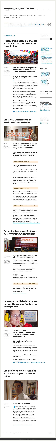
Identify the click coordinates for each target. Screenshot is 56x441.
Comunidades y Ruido (45, 74)
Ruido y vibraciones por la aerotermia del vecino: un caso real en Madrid (46, 51)
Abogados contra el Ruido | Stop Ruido (19, 8)
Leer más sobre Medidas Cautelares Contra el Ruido (24, 111)
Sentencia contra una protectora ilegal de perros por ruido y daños (46, 48)
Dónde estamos (7, 17)
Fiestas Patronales (7, 71)
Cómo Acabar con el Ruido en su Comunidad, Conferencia (20, 232)
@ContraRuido (47, 109)
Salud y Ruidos (43, 82)
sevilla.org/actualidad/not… (45, 110)
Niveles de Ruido (7, 261)
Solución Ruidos (22, 15)
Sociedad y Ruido (44, 83)
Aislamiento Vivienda (45, 72)
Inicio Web (6, 15)
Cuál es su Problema (31, 15)
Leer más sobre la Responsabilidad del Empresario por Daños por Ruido (29, 362)
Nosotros (40, 15)
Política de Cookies (33, 439)
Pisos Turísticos (44, 81)
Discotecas (43, 76)
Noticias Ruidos (44, 80)
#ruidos (46, 104)
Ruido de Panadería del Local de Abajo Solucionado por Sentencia (46, 55)
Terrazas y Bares (44, 84)
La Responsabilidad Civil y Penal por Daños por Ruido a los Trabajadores (20, 304)
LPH (9, 147)
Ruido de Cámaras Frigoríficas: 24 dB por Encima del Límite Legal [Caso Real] (46, 58)
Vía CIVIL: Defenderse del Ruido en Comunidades (18, 121)
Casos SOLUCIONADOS (45, 73)
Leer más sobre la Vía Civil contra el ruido (22, 425)
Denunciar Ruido (13, 15)
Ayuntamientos (6, 70)
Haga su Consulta (16, 17)
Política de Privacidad (22, 439)
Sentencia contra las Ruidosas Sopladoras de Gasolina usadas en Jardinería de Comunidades (46, 62)
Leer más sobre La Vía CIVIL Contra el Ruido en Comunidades (26, 222)
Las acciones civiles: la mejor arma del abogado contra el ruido (20, 373)
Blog (44, 15)
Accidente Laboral (7, 333)
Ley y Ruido (6, 256)
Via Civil (9, 75)
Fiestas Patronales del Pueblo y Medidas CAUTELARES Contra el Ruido (20, 44)
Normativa (5, 148)
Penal (7, 337)
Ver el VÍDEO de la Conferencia (20, 293)
